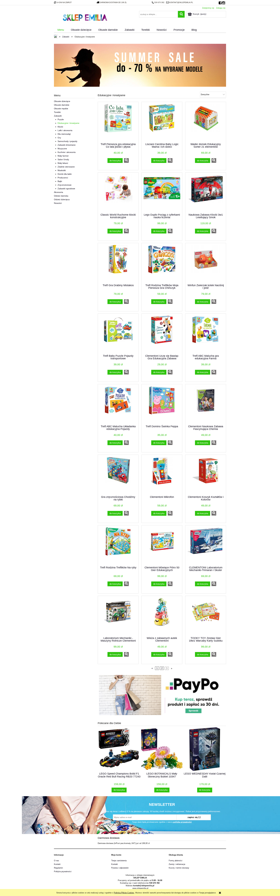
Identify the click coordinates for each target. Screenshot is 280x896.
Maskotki (62, 170)
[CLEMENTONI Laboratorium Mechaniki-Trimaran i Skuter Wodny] (205, 545)
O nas (56, 860)
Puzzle (61, 119)
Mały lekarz (63, 163)
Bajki (60, 181)
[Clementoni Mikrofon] (162, 475)
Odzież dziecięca (62, 199)
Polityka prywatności (62, 871)
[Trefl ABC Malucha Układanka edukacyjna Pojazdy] (118, 404)
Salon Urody (63, 159)
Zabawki (58, 116)
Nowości (58, 203)
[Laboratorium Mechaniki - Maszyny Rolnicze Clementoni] (118, 616)
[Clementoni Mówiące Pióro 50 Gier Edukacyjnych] (162, 545)
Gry (59, 137)
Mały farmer (63, 156)
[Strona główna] (85, 17)
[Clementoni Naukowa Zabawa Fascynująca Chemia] (205, 404)
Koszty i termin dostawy (179, 868)
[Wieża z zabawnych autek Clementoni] (162, 616)
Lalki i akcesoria (65, 130)
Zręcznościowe (64, 185)
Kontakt (57, 864)
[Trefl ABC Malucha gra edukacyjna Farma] (205, 334)
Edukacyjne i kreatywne (68, 123)
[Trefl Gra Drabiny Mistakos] (118, 263)
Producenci (63, 177)
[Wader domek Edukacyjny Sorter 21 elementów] (205, 122)
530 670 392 (159, 2)
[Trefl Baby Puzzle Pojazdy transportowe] (118, 334)
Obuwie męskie (61, 108)
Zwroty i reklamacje (177, 864)
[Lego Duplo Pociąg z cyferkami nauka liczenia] (162, 192)
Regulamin (58, 868)
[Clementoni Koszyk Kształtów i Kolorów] (205, 475)
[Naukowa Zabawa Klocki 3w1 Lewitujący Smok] (205, 192)
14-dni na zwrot (64, 2)
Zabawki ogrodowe (66, 188)
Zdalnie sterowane (66, 167)
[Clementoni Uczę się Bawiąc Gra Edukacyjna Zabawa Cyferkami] (162, 334)
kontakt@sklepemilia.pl (181, 2)
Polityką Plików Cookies (124, 893)
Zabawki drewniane (67, 145)
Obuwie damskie (61, 105)
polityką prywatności (182, 822)
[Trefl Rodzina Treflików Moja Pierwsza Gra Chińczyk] (162, 263)
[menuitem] (60, 30)
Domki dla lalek (65, 174)
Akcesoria (58, 192)
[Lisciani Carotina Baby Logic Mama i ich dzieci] (162, 122)
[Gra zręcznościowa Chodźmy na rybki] (118, 475)
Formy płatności (175, 860)
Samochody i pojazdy (67, 141)
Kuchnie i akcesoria (67, 152)
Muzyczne (62, 148)
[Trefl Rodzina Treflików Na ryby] (118, 545)
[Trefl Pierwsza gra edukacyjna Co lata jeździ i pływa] (118, 122)
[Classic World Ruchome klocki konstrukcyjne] (118, 192)
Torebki (57, 112)
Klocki (60, 127)
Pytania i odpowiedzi (120, 868)
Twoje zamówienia (119, 860)
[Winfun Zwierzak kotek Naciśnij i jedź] (205, 263)
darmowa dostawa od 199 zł (113, 2)
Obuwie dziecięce (62, 101)
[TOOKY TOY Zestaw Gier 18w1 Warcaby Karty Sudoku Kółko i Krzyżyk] (205, 616)
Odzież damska (61, 196)
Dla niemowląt (64, 134)
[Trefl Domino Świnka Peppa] (162, 404)
